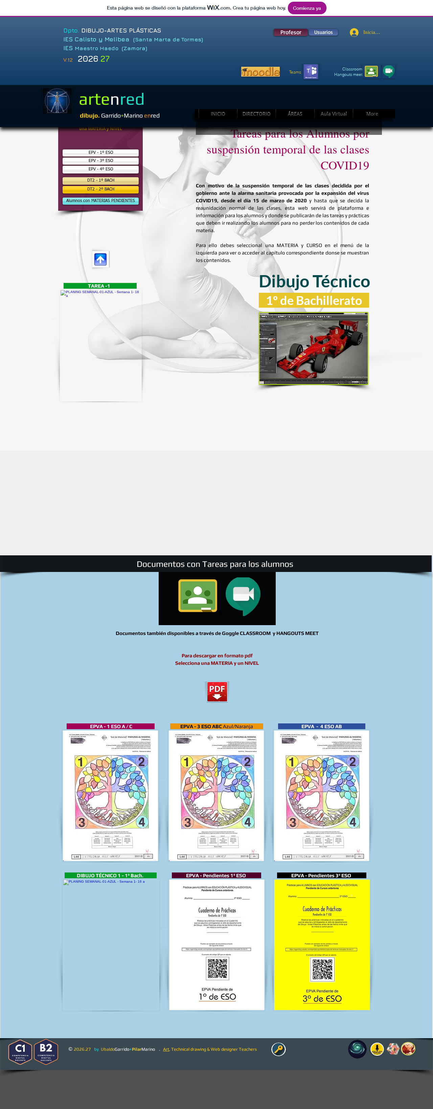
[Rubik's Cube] (393, 1049)
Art (166, 1049)
